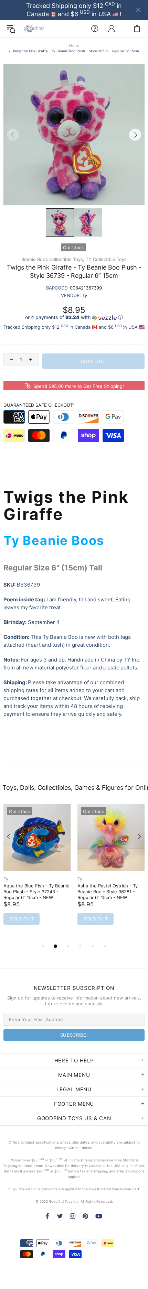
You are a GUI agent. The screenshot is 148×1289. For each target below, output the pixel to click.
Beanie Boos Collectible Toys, (52, 259)
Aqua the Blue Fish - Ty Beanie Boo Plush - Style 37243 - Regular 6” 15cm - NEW (36, 891)
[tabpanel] (37, 873)
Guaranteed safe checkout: (38, 405)
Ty (5, 879)
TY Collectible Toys (106, 259)
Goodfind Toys (33, 28)
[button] (74, 317)
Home (74, 45)
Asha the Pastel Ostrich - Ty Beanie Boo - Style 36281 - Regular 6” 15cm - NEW (107, 891)
